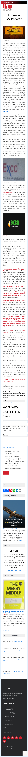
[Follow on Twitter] (8, 737)
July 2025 (7, 720)
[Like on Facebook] (12, 737)
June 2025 (8, 724)
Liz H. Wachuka (18, 693)
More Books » (6, 631)
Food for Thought (8, 403)
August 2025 (8, 716)
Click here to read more (14, 570)
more (20, 540)
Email (5, 422)
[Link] (20, 737)
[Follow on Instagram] (16, 737)
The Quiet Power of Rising (10, 528)
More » (5, 727)
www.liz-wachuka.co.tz (9, 749)
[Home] (7, 7)
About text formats (8, 447)
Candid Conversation (16, 666)
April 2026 (8, 709)
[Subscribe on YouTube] (4, 741)
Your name (6, 416)
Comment (6, 435)
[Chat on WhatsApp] (4, 737)
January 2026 (9, 713)
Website (5, 111)
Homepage (7, 430)
